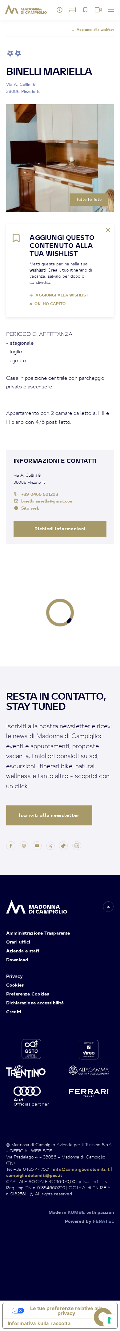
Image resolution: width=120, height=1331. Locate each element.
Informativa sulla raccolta (39, 1323)
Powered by (89, 1221)
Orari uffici (18, 941)
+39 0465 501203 (39, 494)
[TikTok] (63, 845)
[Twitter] (50, 845)
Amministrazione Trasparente (38, 933)
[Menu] (111, 10)
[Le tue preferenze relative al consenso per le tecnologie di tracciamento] (109, 1320)
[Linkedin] (76, 845)
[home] (36, 905)
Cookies (15, 984)
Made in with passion (81, 1212)
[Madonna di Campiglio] (26, 9)
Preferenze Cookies (27, 993)
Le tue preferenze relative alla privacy (66, 1310)
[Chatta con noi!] (103, 1317)
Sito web (30, 508)
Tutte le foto (89, 199)
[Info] (59, 10)
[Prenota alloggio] (72, 10)
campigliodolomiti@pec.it (34, 1175)
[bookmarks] (85, 10)
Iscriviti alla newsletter (49, 815)
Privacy (14, 976)
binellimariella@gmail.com (47, 500)
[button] (108, 906)
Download (17, 959)
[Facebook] (10, 845)
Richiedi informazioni (60, 528)
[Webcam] (98, 10)
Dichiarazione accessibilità (35, 1002)
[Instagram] (24, 845)
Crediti (13, 1011)
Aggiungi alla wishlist (95, 29)
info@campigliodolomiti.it (81, 1169)
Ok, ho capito (50, 303)
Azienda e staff (22, 950)
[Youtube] (37, 845)
